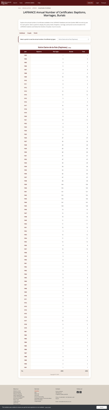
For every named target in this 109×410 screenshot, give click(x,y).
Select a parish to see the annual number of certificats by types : (38, 39)
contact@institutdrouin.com (65, 401)
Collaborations (16, 401)
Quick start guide (17, 392)
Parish (35, 33)
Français (103, 3)
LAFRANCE (34, 8)
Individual (22, 33)
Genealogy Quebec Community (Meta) (42, 398)
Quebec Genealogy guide (18, 396)
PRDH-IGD (36, 394)
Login (97, 3)
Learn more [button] (48, 407)
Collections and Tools (26, 8)
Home (19, 8)
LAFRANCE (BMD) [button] (29, 3)
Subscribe (90, 2)
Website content (17, 391)
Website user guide (17, 394)
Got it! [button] (101, 407)
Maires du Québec (38, 399)
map (69, 47)
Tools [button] (21, 3)
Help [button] (39, 3)
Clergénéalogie (37, 401)
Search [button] (15, 3)
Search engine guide (17, 395)
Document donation (17, 398)
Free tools (36, 395)
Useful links (15, 402)
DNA (35, 392)
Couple (29, 33)
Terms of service (16, 404)
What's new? (16, 399)
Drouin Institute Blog (39, 396)
